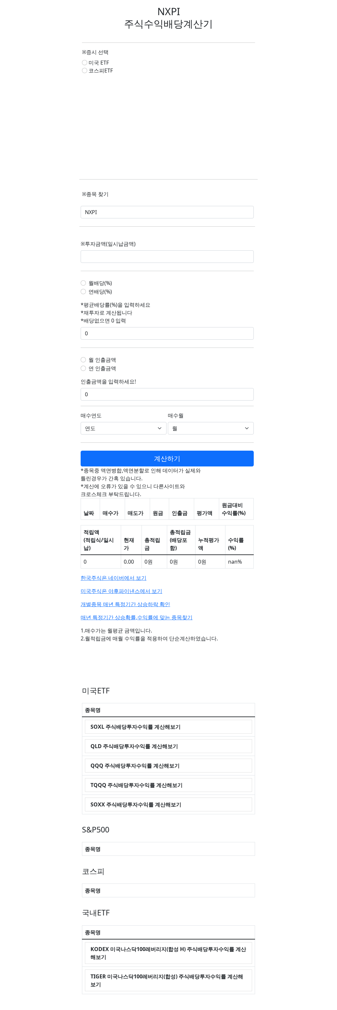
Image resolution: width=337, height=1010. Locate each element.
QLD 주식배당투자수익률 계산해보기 (134, 746)
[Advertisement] (168, 127)
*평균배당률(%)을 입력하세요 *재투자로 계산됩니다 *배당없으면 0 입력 (115, 312)
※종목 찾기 (95, 194)
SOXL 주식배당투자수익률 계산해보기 (136, 726)
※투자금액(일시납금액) (108, 243)
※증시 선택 (95, 52)
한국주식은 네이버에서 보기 (113, 577)
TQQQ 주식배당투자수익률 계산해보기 (137, 785)
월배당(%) (100, 283)
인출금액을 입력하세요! (108, 381)
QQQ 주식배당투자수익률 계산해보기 (135, 765)
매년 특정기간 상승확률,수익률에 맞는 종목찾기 (137, 617)
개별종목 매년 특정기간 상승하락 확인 (125, 604)
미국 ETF (99, 62)
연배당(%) (100, 291)
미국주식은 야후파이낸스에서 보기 (121, 591)
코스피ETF (101, 70)
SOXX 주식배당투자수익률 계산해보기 (136, 804)
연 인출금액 (102, 368)
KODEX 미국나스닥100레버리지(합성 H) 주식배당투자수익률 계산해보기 (168, 953)
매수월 (176, 415)
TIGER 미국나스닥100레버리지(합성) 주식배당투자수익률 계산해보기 (167, 980)
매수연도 (91, 415)
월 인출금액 (102, 359)
